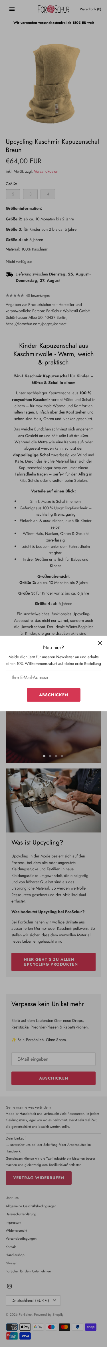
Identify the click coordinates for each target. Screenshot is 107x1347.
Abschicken (53, 695)
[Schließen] (100, 642)
